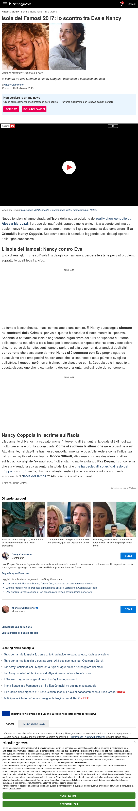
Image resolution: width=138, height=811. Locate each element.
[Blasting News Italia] (20, 4)
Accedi (131, 4)
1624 (67, 750)
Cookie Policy (15, 788)
